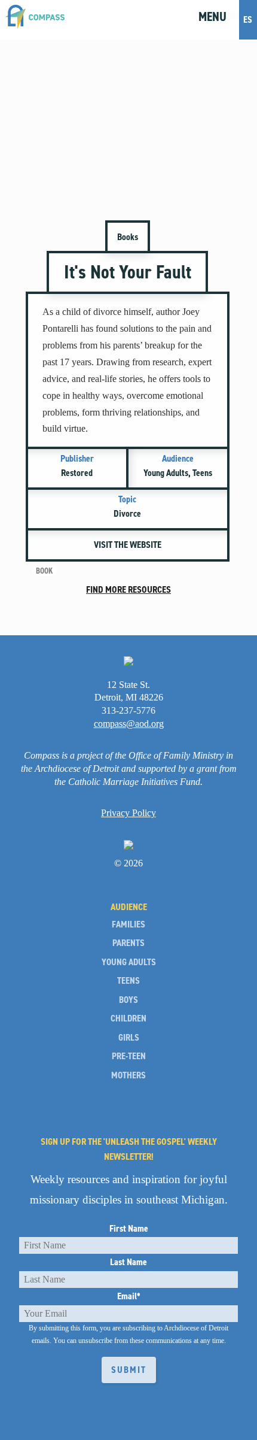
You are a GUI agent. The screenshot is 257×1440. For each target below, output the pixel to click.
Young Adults (129, 962)
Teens (128, 981)
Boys (128, 1000)
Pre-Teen (129, 1056)
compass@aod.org (129, 724)
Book (44, 570)
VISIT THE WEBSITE (127, 544)
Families (128, 924)
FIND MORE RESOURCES (128, 589)
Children (128, 1018)
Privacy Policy (128, 813)
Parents (128, 943)
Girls (128, 1037)
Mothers (128, 1075)
